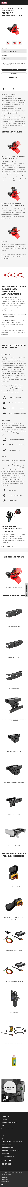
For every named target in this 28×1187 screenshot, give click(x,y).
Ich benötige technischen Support (10, 1150)
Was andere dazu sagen (7, 1128)
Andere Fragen (5, 1153)
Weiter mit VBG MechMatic (8, 546)
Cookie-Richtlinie (5, 1181)
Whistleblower (4, 1179)
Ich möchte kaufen (6, 1144)
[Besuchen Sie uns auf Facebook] (2, 1164)
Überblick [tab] (7, 89)
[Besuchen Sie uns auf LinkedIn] (6, 1164)
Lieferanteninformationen (7, 1156)
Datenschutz (4, 1177)
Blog (2, 1135)
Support (3, 1131)
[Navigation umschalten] (25, 3)
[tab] (8, 43)
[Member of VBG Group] (10, 1185)
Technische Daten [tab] (19, 89)
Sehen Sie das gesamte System (9, 1122)
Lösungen (4, 1119)
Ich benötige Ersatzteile (7, 1147)
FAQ (2, 1125)
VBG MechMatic (18, 385)
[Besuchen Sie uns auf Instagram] (9, 1164)
